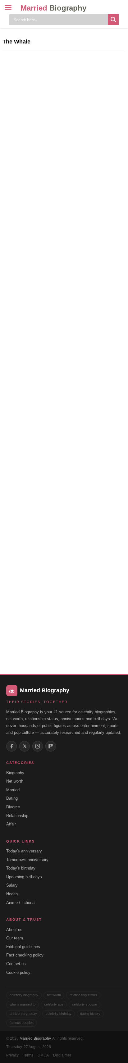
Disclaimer (62, 1055)
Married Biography (35, 1038)
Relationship (17, 815)
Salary (12, 885)
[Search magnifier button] (113, 19)
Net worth (14, 781)
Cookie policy (18, 972)
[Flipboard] (50, 746)
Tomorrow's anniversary (27, 859)
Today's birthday (20, 868)
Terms (28, 1055)
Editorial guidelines (23, 946)
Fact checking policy (24, 955)
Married (53, 8)
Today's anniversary (24, 851)
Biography (15, 772)
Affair (11, 824)
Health (12, 894)
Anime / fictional (20, 902)
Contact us (16, 963)
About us (14, 929)
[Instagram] (37, 746)
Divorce (13, 807)
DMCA (43, 1055)
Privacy (12, 1055)
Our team (14, 938)
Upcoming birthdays (24, 876)
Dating (12, 798)
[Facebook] (11, 746)
